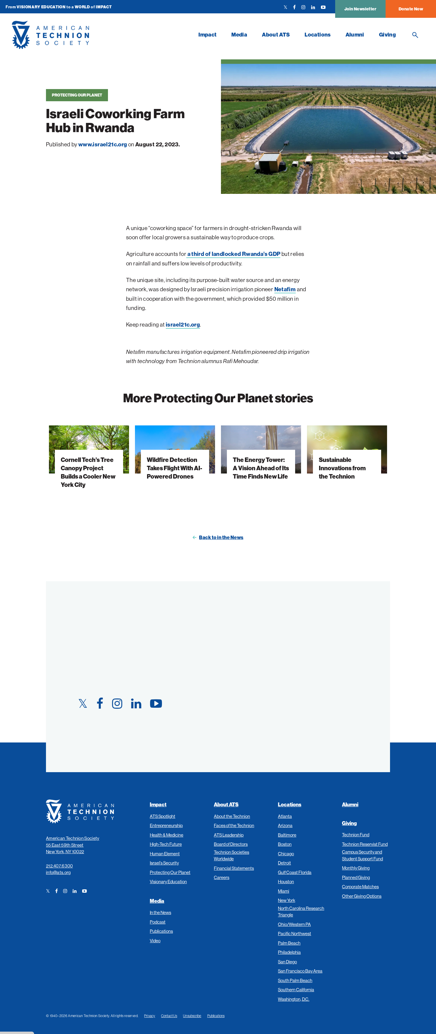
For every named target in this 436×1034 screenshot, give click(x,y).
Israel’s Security (164, 863)
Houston (286, 881)
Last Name (243, 641)
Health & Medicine (166, 835)
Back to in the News (221, 537)
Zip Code (240, 698)
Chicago (286, 853)
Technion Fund (355, 834)
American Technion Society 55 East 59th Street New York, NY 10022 (72, 844)
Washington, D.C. (293, 999)
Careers (221, 877)
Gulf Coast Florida (294, 872)
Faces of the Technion (234, 825)
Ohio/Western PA (294, 924)
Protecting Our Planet (77, 95)
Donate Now (411, 9)
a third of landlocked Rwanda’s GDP (233, 253)
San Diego (287, 962)
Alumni (355, 34)
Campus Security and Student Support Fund (362, 855)
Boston (285, 844)
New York (286, 900)
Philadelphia (289, 952)
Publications (161, 931)
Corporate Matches (360, 886)
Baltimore (287, 835)
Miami (283, 891)
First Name (243, 613)
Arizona (285, 825)
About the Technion (232, 816)
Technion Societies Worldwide (231, 855)
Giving (387, 34)
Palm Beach (289, 943)
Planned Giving (356, 877)
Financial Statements (234, 868)
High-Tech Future (166, 844)
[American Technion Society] (101, 35)
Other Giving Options (361, 896)
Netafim (285, 289)
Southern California (296, 989)
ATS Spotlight (162, 816)
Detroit (284, 863)
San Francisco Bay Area (300, 971)
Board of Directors (231, 844)
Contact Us (169, 1016)
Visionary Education (168, 881)
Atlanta (285, 816)
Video (155, 940)
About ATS (276, 34)
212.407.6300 (59, 866)
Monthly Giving (356, 868)
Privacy (149, 1016)
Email (237, 670)
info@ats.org (58, 872)
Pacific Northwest (294, 933)
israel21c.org (183, 324)
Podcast (158, 922)
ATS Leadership (229, 835)
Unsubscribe (192, 1016)
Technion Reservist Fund (365, 844)
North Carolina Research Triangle (301, 911)
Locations (317, 34)
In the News (160, 912)
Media (239, 34)
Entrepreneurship (166, 825)
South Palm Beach (295, 980)
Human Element (165, 853)
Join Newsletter (360, 9)
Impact (207, 34)
